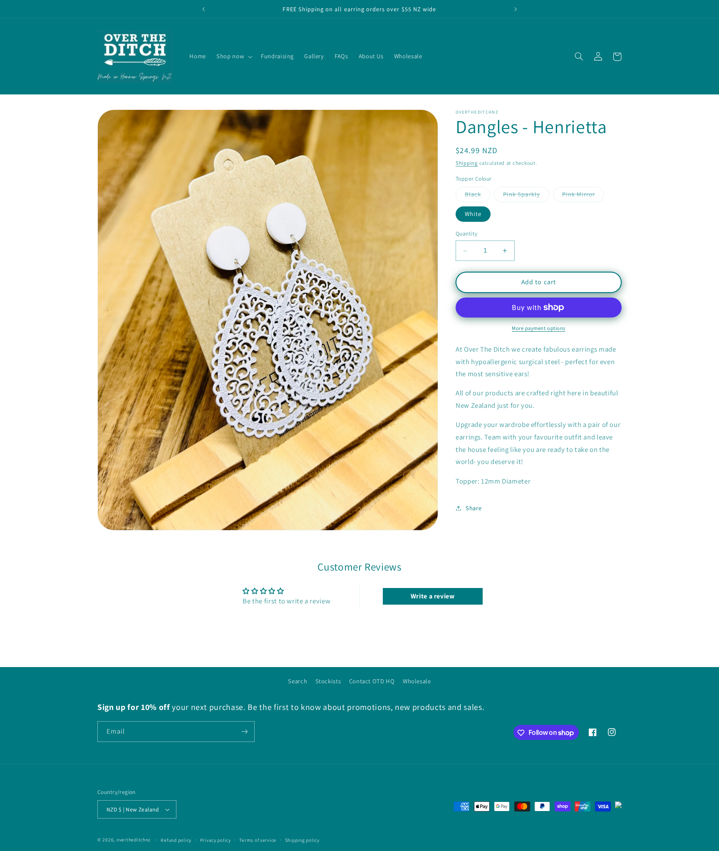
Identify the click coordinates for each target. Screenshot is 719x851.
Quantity (466, 234)
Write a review (433, 596)
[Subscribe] (244, 731)
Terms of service (257, 840)
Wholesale (417, 681)
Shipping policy (302, 840)
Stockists (328, 681)
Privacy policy (215, 840)
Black (477, 196)
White (473, 214)
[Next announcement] (515, 9)
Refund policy (176, 840)
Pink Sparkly (526, 196)
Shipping (467, 163)
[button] (233, 56)
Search (297, 681)
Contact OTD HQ (372, 681)
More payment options (538, 328)
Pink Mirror (583, 196)
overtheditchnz (134, 840)
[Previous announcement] (203, 9)
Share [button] (473, 508)
